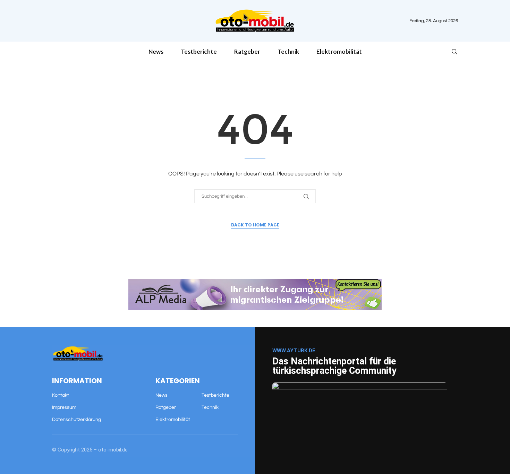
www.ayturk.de (293, 350)
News (155, 51)
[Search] (454, 52)
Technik (288, 51)
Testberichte (199, 51)
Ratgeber (247, 51)
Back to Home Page (255, 225)
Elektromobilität (339, 51)
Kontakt (60, 395)
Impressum (64, 407)
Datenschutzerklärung (76, 419)
